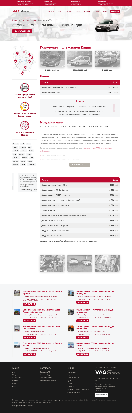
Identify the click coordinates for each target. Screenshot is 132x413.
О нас (51, 11)
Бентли (15, 381)
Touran (23, 164)
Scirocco (15, 161)
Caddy (33, 20)
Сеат (14, 386)
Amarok (15, 144)
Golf (29, 147)
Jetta (14, 154)
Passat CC (16, 157)
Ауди (14, 372)
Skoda (68, 11)
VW (77, 11)
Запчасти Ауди (45, 375)
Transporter (31, 164)
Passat (29, 154)
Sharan (23, 161)
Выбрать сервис (22, 31)
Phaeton (24, 157)
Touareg (15, 164)
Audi (59, 11)
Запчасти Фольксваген (48, 381)
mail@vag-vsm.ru (101, 390)
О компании (71, 372)
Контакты (115, 11)
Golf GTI (15, 151)
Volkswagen (25, 20)
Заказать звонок (73, 378)
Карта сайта (71, 375)
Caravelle (23, 147)
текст (79, 164)
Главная (15, 20)
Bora (28, 144)
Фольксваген (17, 378)
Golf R (31, 151)
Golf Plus (24, 151)
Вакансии (70, 386)
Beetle (22, 144)
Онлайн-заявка (101, 395)
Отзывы (96, 11)
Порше (14, 383)
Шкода (14, 375)
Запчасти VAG (45, 372)
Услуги (86, 11)
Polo (31, 157)
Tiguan (30, 161)
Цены (105, 11)
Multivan (21, 154)
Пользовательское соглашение (78, 389)
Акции (69, 383)
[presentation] (9, 3)
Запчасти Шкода (46, 378)
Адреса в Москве (73, 392)
